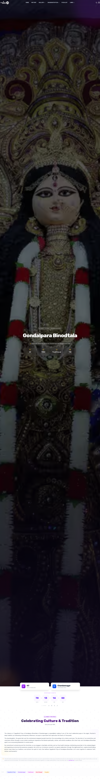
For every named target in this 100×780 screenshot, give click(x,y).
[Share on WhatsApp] (49, 705)
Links (71, 2)
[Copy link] (57, 705)
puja (48, 328)
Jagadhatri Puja (53, 2)
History (33, 2)
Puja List (64, 2)
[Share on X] (54, 705)
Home (27, 2)
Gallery (41, 2)
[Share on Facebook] (51, 705)
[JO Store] (99, 2)
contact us (71, 760)
